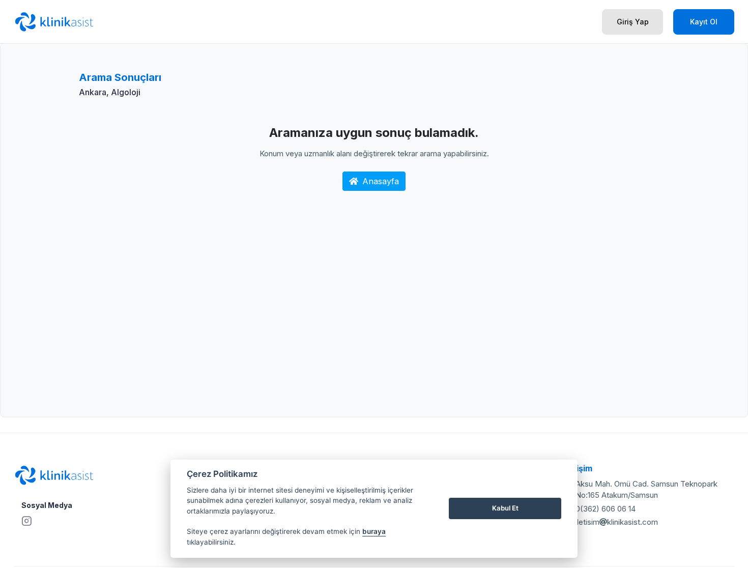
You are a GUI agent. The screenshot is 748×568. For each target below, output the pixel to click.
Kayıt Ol (703, 21)
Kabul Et (505, 508)
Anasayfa (380, 181)
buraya (374, 531)
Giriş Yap (633, 21)
